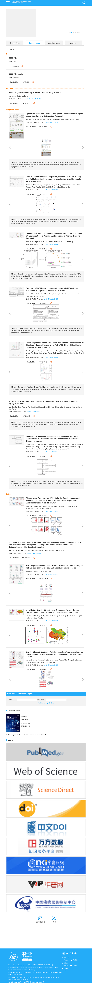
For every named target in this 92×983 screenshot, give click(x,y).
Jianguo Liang (48, 550)
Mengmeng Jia (14, 96)
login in (51, 703)
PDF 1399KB (26, 416)
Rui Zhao (18, 407)
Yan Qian (24, 550)
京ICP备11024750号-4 (16, 982)
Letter (8, 494)
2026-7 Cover (14, 58)
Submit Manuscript (67, 964)
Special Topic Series (44, 14)
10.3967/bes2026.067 (34, 553)
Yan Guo (12, 407)
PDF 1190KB (26, 103)
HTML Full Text (14, 82)
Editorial (9, 88)
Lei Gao (55, 550)
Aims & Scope (66, 959)
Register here (42, 703)
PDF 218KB (25, 82)
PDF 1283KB (26, 558)
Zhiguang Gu (59, 407)
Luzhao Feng (23, 96)
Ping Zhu (12, 550)
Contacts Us (66, 970)
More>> (37, 18)
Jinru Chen (34, 407)
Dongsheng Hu (68, 407)
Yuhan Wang (39, 550)
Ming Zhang (78, 407)
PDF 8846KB (14, 66)
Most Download (54, 43)
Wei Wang (12, 409)
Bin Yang (51, 407)
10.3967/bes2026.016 (34, 412)
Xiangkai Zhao (43, 407)
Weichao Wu (26, 407)
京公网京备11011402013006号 (34, 982)
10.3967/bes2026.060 (34, 99)
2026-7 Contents (16, 74)
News (75, 965)
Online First (14, 43)
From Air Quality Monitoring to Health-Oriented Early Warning (35, 93)
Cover (8, 54)
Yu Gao (17, 550)
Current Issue (34, 43)
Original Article (12, 110)
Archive (73, 43)
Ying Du (61, 550)
